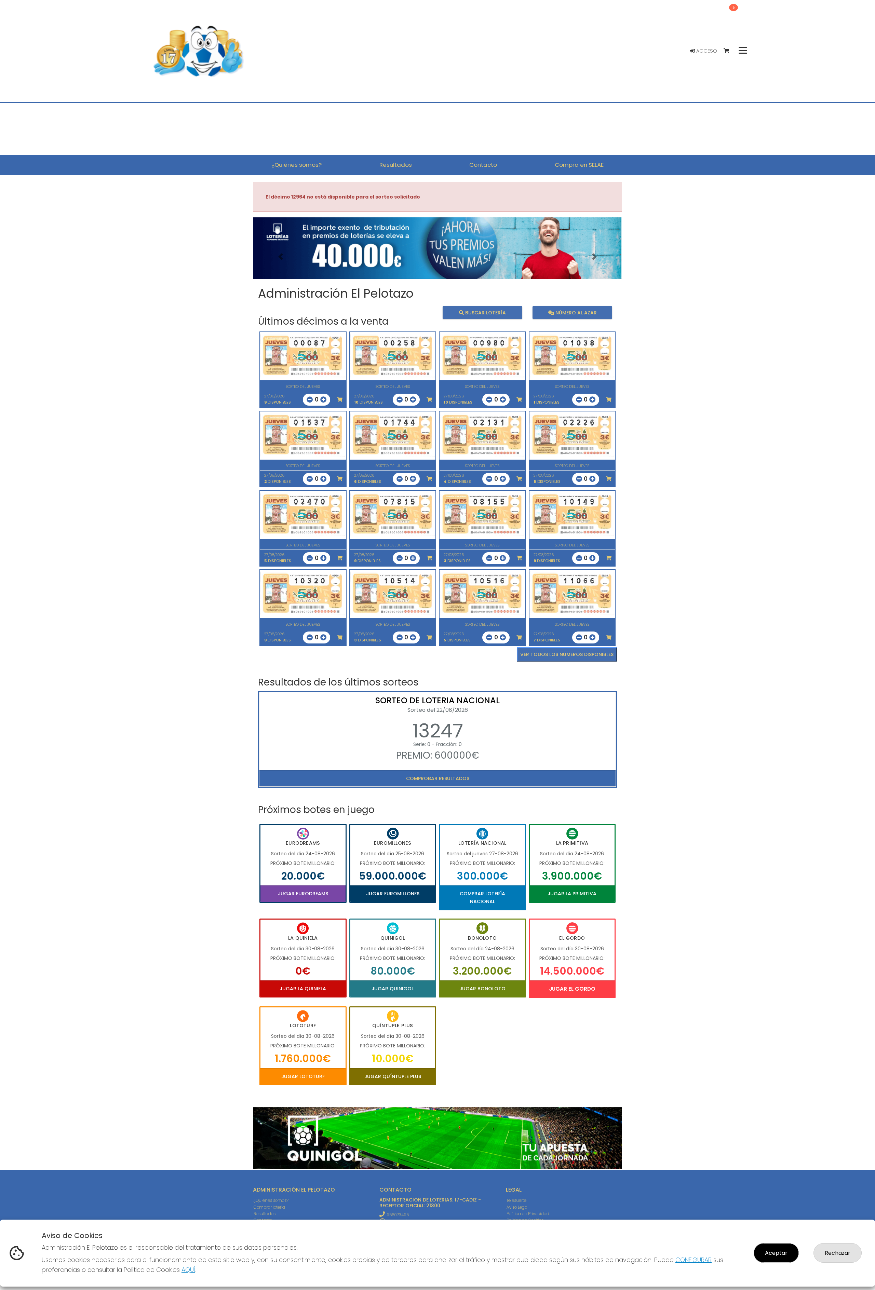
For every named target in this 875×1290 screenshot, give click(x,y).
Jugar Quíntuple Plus (392, 1076)
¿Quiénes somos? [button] (296, 165)
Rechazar (837, 1253)
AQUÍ (188, 1269)
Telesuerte (516, 1200)
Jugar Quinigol (393, 988)
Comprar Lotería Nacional (482, 897)
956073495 (398, 1215)
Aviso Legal (517, 1207)
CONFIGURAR (693, 1259)
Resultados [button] (395, 165)
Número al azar (575, 312)
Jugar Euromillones (392, 893)
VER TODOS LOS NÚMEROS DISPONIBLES (567, 654)
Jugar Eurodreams (303, 893)
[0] (730, 51)
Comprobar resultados (437, 778)
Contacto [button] (483, 165)
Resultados (264, 1214)
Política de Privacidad (528, 1214)
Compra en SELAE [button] (579, 165)
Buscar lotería (485, 312)
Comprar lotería (269, 1207)
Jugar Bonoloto (482, 988)
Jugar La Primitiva (572, 893)
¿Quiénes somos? (271, 1200)
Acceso (706, 50)
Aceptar (776, 1253)
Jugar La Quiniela (303, 988)
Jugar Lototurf (303, 1076)
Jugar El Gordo (572, 988)
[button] (280, 256)
